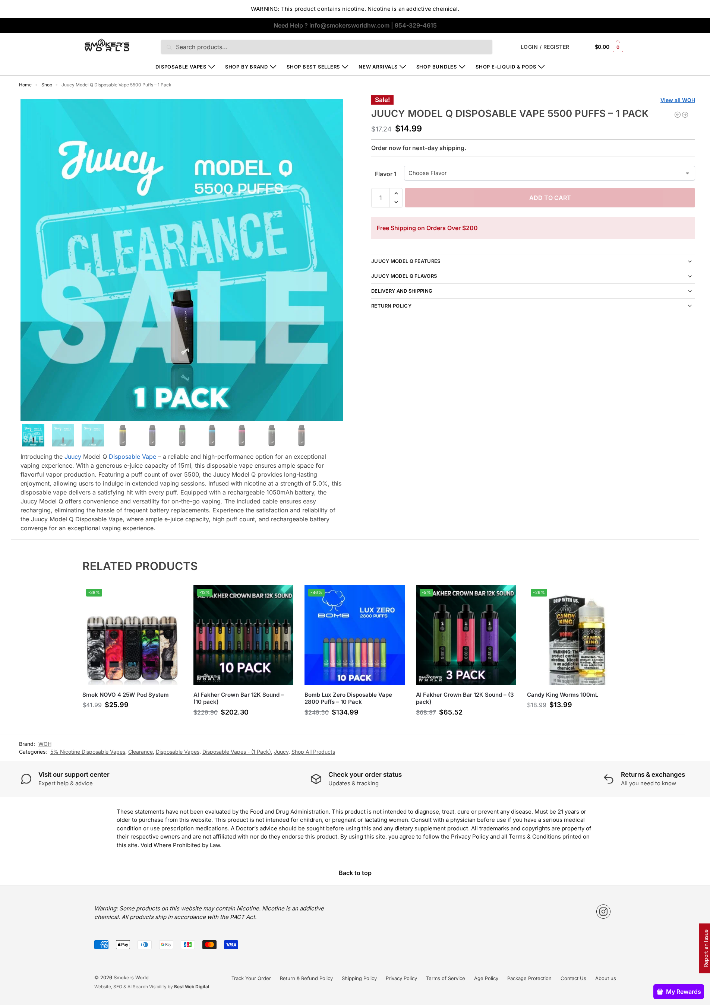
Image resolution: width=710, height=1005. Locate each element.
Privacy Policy (401, 978)
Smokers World (131, 977)
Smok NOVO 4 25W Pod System (125, 694)
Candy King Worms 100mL (562, 694)
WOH (44, 744)
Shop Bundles (436, 67)
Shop (46, 85)
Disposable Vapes (180, 67)
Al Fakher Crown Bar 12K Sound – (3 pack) (465, 698)
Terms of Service (445, 978)
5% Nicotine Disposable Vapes (87, 751)
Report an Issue (706, 948)
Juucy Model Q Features (406, 261)
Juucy (72, 456)
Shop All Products (313, 751)
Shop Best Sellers (313, 67)
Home (25, 85)
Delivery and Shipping (401, 291)
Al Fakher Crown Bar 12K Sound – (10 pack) (238, 698)
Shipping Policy (359, 978)
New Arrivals (378, 67)
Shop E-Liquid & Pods (506, 67)
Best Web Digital (191, 986)
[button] (609, 46)
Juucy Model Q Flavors (404, 276)
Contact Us (573, 978)
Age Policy (486, 978)
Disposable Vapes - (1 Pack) (236, 751)
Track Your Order (251, 978)
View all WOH (677, 100)
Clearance (140, 751)
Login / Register (545, 47)
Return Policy (391, 306)
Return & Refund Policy (306, 978)
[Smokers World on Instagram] (603, 911)
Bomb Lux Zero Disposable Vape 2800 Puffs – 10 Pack (348, 698)
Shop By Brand (246, 67)
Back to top (355, 873)
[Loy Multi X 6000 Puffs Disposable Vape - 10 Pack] (677, 114)
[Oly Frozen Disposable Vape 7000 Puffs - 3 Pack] (685, 114)
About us (605, 978)
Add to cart (550, 197)
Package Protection (529, 978)
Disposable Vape (132, 456)
